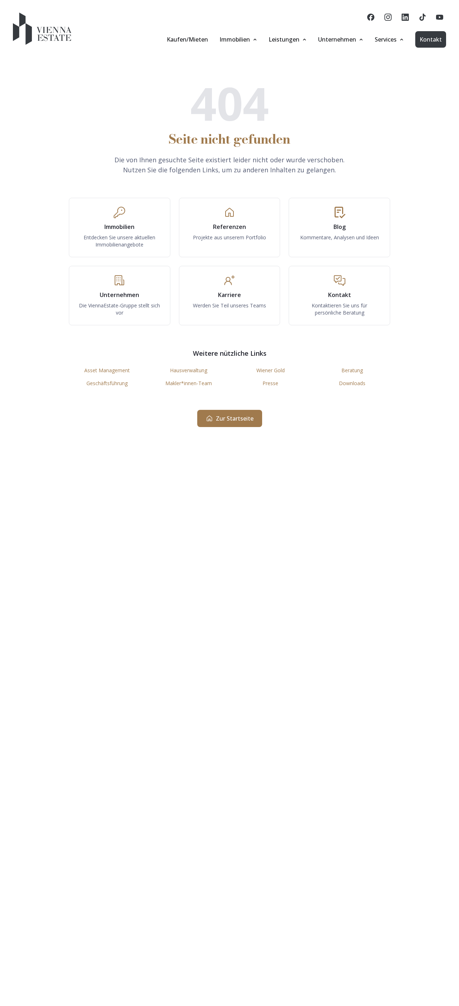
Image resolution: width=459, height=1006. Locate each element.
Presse (270, 383)
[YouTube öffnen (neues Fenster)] (439, 17)
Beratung (352, 370)
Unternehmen (337, 39)
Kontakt (431, 39)
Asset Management (107, 370)
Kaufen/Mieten (187, 39)
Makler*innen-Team (188, 383)
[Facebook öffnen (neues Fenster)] (370, 17)
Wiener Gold (270, 370)
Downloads (352, 383)
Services (386, 39)
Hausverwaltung (188, 370)
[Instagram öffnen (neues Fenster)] (388, 17)
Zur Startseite (235, 418)
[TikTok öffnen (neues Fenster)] (422, 17)
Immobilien (234, 39)
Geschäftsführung (107, 383)
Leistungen (284, 39)
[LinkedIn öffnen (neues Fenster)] (405, 17)
